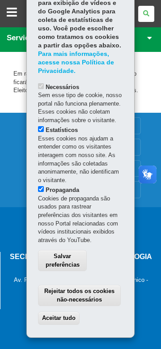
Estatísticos (62, 130)
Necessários (62, 87)
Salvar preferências (63, 260)
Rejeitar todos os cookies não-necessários (79, 295)
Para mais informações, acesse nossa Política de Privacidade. (76, 62)
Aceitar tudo (59, 318)
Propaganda (62, 190)
